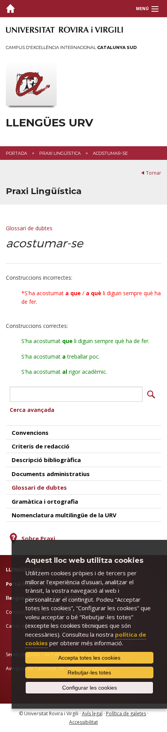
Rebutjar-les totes (89, 672)
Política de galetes (126, 713)
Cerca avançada (32, 409)
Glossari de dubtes (29, 228)
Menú (142, 8)
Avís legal (92, 713)
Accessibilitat (83, 722)
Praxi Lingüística (60, 153)
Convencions (30, 432)
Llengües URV (49, 123)
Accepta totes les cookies (89, 658)
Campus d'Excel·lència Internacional (71, 47)
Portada (16, 153)
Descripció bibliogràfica (46, 460)
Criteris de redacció (41, 446)
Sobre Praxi (38, 538)
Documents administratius (51, 474)
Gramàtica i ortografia (45, 501)
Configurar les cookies (89, 688)
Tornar (153, 173)
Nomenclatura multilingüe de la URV (64, 515)
